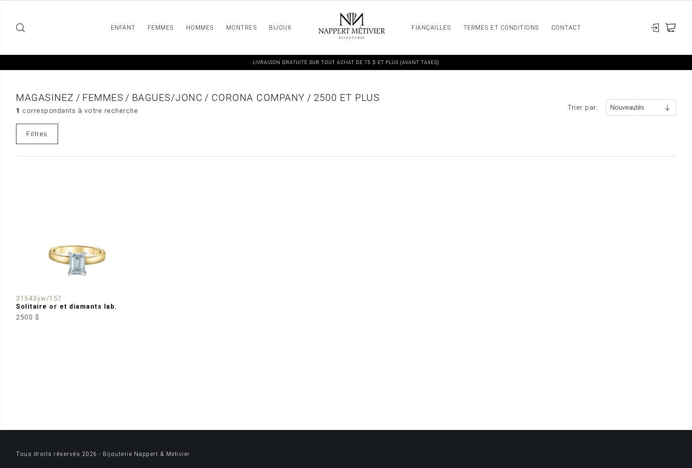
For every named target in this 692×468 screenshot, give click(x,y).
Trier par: (583, 107)
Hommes (200, 27)
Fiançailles (431, 27)
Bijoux (280, 27)
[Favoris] (22, 285)
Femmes (161, 27)
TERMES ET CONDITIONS (501, 27)
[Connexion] (655, 28)
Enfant (123, 27)
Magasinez (45, 97)
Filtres (37, 134)
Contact (566, 27)
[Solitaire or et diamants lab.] (77, 245)
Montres (241, 27)
